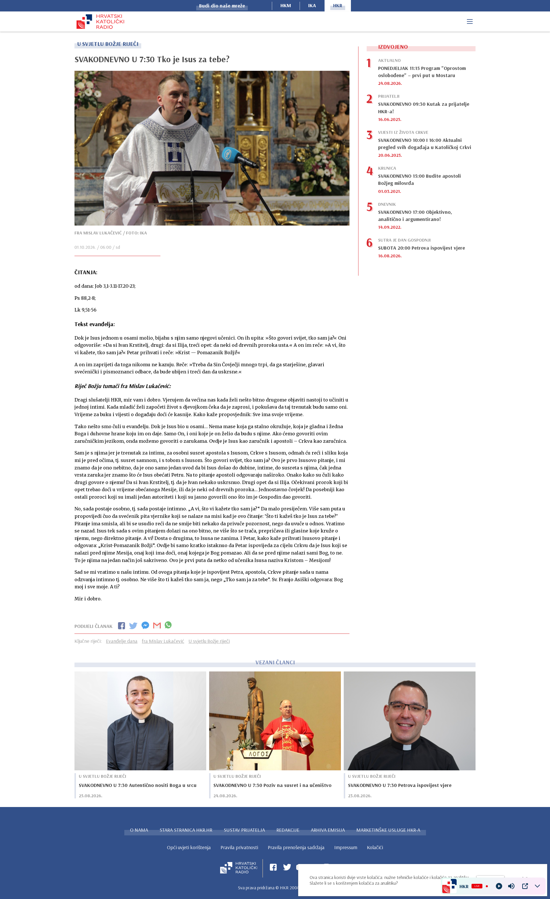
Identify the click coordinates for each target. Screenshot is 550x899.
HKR (337, 5)
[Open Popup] (525, 886)
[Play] (499, 886)
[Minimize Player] (537, 886)
